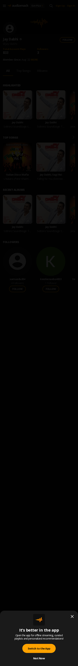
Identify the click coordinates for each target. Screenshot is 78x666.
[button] (39, 333)
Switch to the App (39, 648)
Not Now (39, 658)
